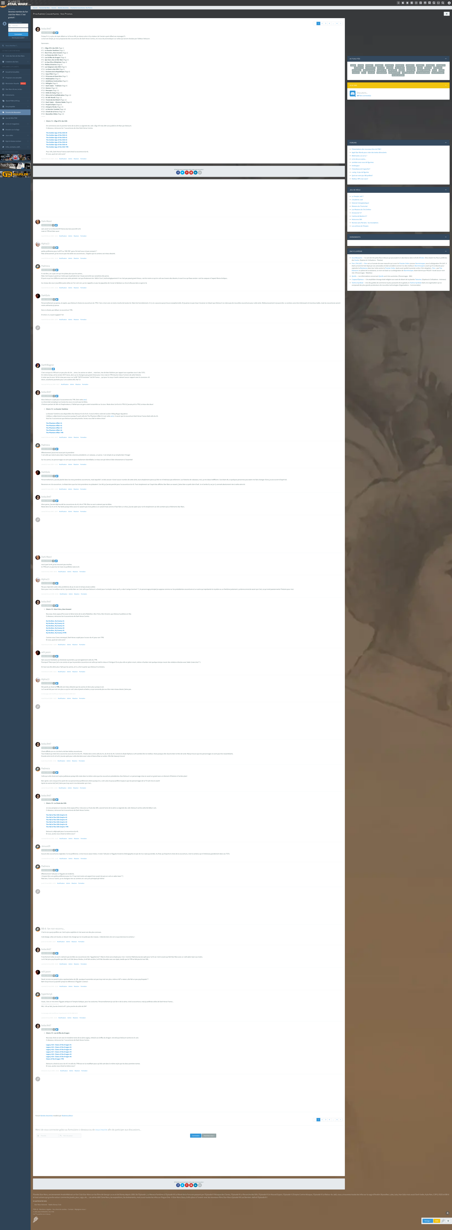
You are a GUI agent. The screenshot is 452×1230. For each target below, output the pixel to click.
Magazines (438, 68)
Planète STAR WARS (18, 3)
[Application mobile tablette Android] (407, 3)
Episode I (369, 65)
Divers (360, 65)
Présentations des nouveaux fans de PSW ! (366, 149)
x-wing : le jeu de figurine (360, 172)
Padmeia (45, 265)
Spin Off (371, 73)
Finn (365, 263)
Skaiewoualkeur (67, 1116)
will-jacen (46, 652)
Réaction (76, 159)
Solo (363, 73)
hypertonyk (46, 993)
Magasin (428, 68)
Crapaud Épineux (358, 279)
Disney (122, 1194)
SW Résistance (394, 73)
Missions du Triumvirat (359, 206)
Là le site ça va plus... (359, 159)
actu (84, 400)
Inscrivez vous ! (209, 1136)
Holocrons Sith (357, 219)
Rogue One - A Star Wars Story (173, 1197)
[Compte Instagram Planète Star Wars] (416, 3)
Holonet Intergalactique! (360, 203)
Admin (70, 159)
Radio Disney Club (54, 1205)
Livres (420, 68)
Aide (436, 1221)
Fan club (381, 68)
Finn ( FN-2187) (357, 263)
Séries (441, 70)
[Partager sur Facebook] (178, 173)
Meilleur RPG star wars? (360, 179)
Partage (427, 1221)
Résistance (363, 268)
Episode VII (441, 65)
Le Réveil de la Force (183, 1194)
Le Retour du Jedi (330, 1194)
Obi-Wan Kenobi (369, 70)
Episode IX (410, 65)
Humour (390, 68)
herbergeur (356, 166)
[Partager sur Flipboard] (191, 173)
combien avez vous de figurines (363, 162)
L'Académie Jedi (357, 200)
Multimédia (357, 70)
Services (356, 73)
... (333, 23)
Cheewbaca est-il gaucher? (361, 169)
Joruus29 (45, 846)
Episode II (379, 65)
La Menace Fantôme (155, 1194)
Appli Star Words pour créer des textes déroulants (369, 152)
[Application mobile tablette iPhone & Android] (398, 3)
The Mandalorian (423, 73)
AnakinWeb (65, 1194)
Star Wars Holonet (40, 1205)
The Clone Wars (408, 73)
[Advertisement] (187, 198)
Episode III (389, 65)
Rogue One (411, 70)
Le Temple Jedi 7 (357, 196)
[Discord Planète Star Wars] (429, 3)
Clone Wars (105, 1197)
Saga (434, 70)
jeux (77, 1197)
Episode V (420, 65)
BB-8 (447, 1194)
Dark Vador (419, 1194)
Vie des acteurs (398, 75)
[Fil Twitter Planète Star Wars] (420, 3)
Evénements (370, 68)
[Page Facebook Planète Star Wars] (412, 3)
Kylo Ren (428, 1194)
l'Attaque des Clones (222, 1194)
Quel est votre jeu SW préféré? (362, 175)
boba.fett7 (46, 28)
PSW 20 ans (392, 70)
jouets (72, 1197)
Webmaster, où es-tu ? (359, 156)
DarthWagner (47, 364)
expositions (117, 1197)
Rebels (401, 70)
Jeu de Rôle (400, 68)
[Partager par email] (200, 173)
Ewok (356, 260)
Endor (422, 258)
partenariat (9, 152)
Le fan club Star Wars (11, 51)
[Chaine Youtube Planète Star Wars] (425, 3)
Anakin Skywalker (381, 1194)
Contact (70, 1209)
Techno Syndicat (357, 283)
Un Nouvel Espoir (275, 1194)
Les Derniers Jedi (248, 1197)
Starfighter (381, 73)
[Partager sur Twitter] (182, 173)
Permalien (83, 159)
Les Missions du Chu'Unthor (361, 209)
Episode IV (400, 65)
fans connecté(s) (364, 94)
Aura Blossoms (357, 258)
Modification (63, 159)
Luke (391, 1194)
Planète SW (381, 70)
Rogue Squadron (424, 70)
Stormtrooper (420, 263)
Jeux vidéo (411, 68)
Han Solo (402, 1194)
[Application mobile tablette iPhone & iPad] (403, 3)
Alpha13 (45, 243)
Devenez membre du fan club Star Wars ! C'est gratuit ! (18, 14)
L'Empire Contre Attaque (302, 1194)
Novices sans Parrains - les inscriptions (365, 223)
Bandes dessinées (46, 1116)
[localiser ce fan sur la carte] (54, 33)
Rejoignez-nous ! (80, 1209)
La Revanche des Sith (249, 1194)
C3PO (435, 1194)
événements (131, 1197)
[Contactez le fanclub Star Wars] (438, 3)
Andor (353, 65)
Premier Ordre (404, 263)
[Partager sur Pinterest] (187, 173)
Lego (82, 1197)
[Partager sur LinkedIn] (196, 173)
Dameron (355, 270)
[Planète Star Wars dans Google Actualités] (434, 3)
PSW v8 (35, 1209)
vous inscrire (101, 1129)
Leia (396, 1194)
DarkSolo (45, 295)
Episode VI (430, 65)
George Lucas (109, 1194)
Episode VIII (359, 68)
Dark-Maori (46, 221)
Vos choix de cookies (59, 1209)
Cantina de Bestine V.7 (359, 216)
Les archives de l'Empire (360, 226)
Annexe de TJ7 (357, 213)
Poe (440, 268)
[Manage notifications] (448, 1213)
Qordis (354, 276)
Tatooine (418, 279)
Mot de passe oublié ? (18, 38)
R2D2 (441, 1194)
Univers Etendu (438, 73)
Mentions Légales (45, 1209)
